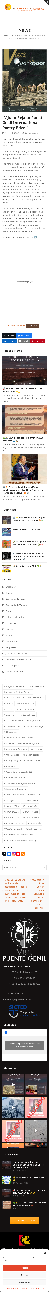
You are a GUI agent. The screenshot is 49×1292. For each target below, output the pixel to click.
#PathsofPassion (31, 754)
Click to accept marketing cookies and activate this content (24, 1045)
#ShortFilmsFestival (14, 794)
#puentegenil (10, 766)
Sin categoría (31, 133)
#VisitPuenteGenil (13, 828)
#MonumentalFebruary (15, 749)
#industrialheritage (33, 726)
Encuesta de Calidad (26, 1220)
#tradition (9, 817)
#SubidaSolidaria (29, 800)
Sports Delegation (15, 671)
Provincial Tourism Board (18, 659)
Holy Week (11, 647)
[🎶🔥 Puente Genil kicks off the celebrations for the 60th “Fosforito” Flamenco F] (24, 468)
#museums (36, 749)
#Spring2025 (34, 794)
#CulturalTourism (25, 703)
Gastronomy (12, 641)
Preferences (24, 1282)
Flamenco (10, 635)
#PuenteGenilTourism (14, 777)
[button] (45, 1252)
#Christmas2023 (36, 697)
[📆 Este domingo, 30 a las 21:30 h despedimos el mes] (13, 1085)
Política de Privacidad (25, 1288)
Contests (10, 611)
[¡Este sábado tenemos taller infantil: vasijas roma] (36, 1085)
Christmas (11, 586)
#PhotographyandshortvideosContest (22, 760)
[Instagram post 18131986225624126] (36, 1131)
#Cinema (8, 703)
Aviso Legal (40, 1288)
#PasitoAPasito (11, 754)
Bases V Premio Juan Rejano (13, 326)
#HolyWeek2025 (35, 720)
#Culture (8, 709)
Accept (25, 1268)
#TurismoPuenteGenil (28, 817)
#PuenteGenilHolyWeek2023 (18, 771)
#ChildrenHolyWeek (14, 697)
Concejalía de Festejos (17, 598)
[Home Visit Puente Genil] (24, 939)
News (17, 35)
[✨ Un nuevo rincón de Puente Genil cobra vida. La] (13, 1107)
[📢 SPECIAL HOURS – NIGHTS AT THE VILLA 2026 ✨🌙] (24, 370)
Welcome (8, 35)
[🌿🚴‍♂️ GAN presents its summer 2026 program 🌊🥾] (24, 419)
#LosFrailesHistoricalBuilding (18, 737)
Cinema (9, 593)
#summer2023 (11, 806)
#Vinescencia (34, 823)
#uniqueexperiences (14, 823)
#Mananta (9, 743)
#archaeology (37, 686)
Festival (9, 629)
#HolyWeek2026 (12, 726)
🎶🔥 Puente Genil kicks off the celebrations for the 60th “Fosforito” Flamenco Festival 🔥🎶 (23, 490)
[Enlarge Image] (24, 80)
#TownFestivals (30, 811)
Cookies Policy (10, 1288)
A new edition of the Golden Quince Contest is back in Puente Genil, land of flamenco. (36, 893)
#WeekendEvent (34, 828)
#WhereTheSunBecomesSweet (19, 834)
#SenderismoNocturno (15, 789)
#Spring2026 (10, 800)
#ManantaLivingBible (28, 743)
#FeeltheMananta (25, 709)
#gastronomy (10, 714)
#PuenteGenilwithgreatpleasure (20, 783)
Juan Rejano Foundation (17, 653)
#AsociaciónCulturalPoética (17, 692)
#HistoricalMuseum (14, 720)
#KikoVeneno (10, 732)
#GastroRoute (28, 714)
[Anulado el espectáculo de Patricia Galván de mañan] (13, 1131)
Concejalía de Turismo (17, 605)
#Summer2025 (11, 811)
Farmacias (11, 623)
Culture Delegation (15, 617)
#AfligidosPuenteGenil (15, 686)
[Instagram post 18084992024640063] (36, 1107)
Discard (24, 1275)
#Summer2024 (30, 806)
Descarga (32, 326)
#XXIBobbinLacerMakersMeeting (20, 840)
